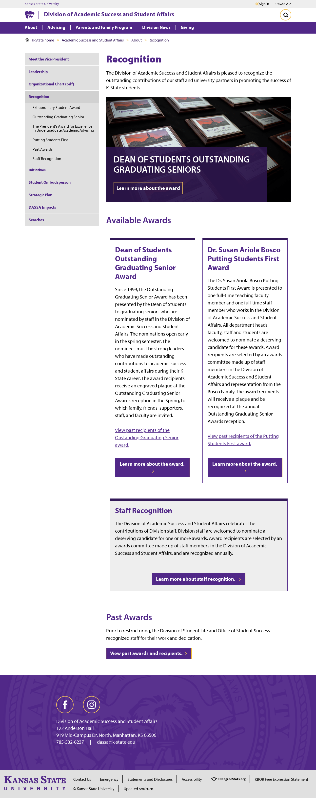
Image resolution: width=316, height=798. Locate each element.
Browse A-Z (283, 4)
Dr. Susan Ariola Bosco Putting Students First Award (244, 258)
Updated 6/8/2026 (138, 788)
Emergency (109, 779)
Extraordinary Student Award (56, 107)
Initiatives (37, 169)
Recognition (39, 96)
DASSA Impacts (42, 207)
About (136, 40)
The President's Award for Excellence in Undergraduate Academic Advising (63, 128)
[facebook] (65, 704)
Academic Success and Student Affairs (93, 40)
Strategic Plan (40, 194)
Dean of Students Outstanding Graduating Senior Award (145, 263)
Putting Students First (50, 140)
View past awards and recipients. (146, 653)
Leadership (38, 71)
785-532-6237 (70, 742)
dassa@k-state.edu (116, 742)
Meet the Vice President (49, 59)
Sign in (264, 4)
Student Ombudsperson (50, 182)
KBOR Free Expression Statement (281, 779)
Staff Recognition (143, 510)
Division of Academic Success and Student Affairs (109, 14)
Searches (36, 219)
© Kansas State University (94, 788)
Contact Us (82, 779)
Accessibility (192, 779)
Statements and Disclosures (150, 779)
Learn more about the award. (152, 464)
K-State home (43, 40)
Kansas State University (42, 4)
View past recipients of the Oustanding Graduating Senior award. (146, 437)
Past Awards (43, 149)
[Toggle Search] (285, 14)
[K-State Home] (30, 14)
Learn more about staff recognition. (196, 579)
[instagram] (91, 704)
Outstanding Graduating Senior (58, 117)
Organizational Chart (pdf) (51, 83)
